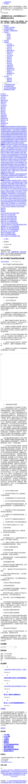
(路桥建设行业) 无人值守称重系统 (10, 226)
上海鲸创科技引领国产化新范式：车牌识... (15, 669)
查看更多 (3, 728)
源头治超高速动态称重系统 (11, 749)
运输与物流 (10, 65)
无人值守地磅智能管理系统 (11, 744)
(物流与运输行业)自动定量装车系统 (10, 236)
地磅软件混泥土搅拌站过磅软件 (15, 142)
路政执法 (9, 61)
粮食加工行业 (10, 70)
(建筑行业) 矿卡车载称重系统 (9, 221)
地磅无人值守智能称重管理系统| (17, 782)
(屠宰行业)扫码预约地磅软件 (8, 234)
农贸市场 (9, 57)
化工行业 (9, 74)
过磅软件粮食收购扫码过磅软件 (13, 126)
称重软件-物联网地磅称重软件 (11, 156)
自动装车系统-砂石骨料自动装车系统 (14, 144)
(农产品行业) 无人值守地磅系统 (9, 231)
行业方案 (6, 40)
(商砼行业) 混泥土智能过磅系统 (9, 223)
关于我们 (6, 76)
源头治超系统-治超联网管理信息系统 (11, 175)
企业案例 (6, 42)
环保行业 (9, 53)
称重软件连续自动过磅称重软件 (15, 138)
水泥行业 (9, 47)
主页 (8, 251)
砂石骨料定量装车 (9, 29)
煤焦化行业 (10, 52)
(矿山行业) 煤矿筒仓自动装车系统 (10, 213)
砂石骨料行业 (10, 45)
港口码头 (9, 60)
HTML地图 (7, 736)
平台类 (9, 37)
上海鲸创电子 (7, 2)
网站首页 (6, 25)
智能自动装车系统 (9, 747)
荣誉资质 (6, 742)
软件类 (9, 34)
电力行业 (9, 48)
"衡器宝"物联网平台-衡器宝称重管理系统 (15, 174)
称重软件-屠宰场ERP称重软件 (17, 164)
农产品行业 (10, 55)
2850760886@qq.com (6, 762)
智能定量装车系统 (9, 746)
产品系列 (6, 32)
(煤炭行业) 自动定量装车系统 (9, 216)
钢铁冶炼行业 (10, 50)
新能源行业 (10, 66)
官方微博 (6, 3)
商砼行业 (9, 58)
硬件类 (9, 39)
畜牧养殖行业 (10, 68)
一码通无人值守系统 (9, 27)
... (15, 678)
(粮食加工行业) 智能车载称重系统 (10, 227)
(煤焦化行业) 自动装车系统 (8, 214)
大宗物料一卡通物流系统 (10, 30)
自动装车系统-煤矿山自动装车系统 (13, 151)
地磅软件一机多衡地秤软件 (14, 129)
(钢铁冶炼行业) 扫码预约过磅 (9, 219)
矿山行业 (9, 43)
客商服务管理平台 (9, 751)
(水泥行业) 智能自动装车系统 (9, 218)
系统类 (9, 35)
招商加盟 (9, 81)
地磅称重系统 (15, 251)
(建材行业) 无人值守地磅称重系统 (10, 229)
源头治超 (9, 63)
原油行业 (9, 71)
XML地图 (6, 734)
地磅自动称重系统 (5, 261)
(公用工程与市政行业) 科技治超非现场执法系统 (14, 224)
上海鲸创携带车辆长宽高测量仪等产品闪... (15, 686)
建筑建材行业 (10, 73)
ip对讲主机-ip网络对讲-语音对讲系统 (14, 206)
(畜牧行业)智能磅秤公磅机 (8, 232)
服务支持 (9, 79)
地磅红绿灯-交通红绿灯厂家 (17, 187)
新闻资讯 (9, 78)
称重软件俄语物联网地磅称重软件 (15, 133)
